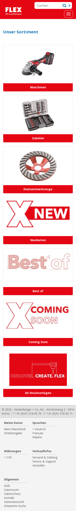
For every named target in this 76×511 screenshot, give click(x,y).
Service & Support (44, 461)
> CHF (8, 457)
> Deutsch (39, 429)
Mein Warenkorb (15, 429)
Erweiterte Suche (15, 506)
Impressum (11, 490)
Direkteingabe (13, 433)
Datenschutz (12, 494)
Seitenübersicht (14, 502)
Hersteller (38, 465)
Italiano (37, 437)
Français (37, 433)
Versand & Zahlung (44, 457)
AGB (7, 486)
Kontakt (9, 498)
